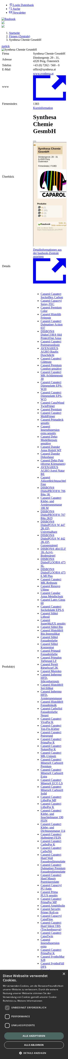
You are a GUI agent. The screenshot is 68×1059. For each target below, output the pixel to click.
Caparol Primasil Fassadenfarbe (50, 652)
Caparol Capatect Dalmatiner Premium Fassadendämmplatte (53, 868)
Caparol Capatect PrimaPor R (51, 740)
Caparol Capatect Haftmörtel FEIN (51, 836)
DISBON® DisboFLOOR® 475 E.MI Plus (53, 573)
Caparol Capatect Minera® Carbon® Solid (52, 790)
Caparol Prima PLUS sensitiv (49, 893)
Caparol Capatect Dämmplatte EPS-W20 (51, 386)
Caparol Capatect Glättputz (51, 360)
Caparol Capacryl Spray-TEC (51, 302)
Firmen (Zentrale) (19, 36)
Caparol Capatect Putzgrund (51, 734)
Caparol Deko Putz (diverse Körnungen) (53, 462)
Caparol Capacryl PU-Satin (51, 887)
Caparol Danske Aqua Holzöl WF (51, 448)
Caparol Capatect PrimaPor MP (51, 900)
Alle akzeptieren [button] (34, 1035)
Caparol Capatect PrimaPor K (51, 951)
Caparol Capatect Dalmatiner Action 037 (52, 324)
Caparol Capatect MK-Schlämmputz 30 (52, 375)
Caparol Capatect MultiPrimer (51, 414)
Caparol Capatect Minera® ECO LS (52, 781)
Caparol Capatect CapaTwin (51, 934)
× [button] (63, 974)
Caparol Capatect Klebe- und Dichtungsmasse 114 (53, 827)
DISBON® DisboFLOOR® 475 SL (53, 562)
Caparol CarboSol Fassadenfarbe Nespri (51, 712)
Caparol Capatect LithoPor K (51, 805)
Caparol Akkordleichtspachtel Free (53, 481)
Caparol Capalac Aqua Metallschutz (52, 594)
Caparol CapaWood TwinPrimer (52, 404)
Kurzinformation (43, 108)
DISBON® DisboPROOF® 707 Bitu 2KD (53, 515)
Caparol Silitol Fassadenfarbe (49, 639)
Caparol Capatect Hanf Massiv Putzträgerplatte (51, 878)
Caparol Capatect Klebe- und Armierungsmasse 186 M (51, 503)
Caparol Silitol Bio (52, 627)
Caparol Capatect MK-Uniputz (51, 754)
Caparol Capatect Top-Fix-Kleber (51, 727)
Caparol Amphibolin (53, 905)
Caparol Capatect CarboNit (51, 849)
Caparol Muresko (51, 671)
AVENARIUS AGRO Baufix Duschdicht (49, 352)
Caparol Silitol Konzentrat (49, 645)
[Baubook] (8, 19)
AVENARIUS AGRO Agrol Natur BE (53, 471)
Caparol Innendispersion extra (50, 943)
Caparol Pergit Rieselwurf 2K (49, 666)
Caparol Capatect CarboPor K (51, 842)
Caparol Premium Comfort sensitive (51, 367)
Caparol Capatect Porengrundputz (51, 343)
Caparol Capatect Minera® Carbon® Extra (52, 773)
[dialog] (34, 1014)
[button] (34, 1053)
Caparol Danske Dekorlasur (50, 455)
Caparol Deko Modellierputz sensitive (49, 440)
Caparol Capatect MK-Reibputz (51, 581)
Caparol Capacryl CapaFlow (51, 917)
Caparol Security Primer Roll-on (51, 910)
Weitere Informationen (29, 1000)
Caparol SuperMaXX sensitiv (53, 622)
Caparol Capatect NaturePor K (51, 747)
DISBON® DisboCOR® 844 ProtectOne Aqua (51, 335)
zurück (6, 46)
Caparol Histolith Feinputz (51, 316)
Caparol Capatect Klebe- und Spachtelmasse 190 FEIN (52, 815)
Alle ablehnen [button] (34, 1045)
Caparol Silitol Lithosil (49, 615)
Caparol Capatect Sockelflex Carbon (52, 295)
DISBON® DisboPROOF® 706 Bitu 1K (53, 491)
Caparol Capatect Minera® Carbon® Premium (52, 763)
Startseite (14, 33)
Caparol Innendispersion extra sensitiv (50, 430)
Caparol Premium (51, 409)
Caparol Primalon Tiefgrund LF (51, 659)
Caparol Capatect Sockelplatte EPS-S (52, 608)
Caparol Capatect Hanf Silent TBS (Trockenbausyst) (51, 926)
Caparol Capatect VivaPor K (51, 720)
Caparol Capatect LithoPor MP (51, 798)
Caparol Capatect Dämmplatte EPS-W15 (51, 396)
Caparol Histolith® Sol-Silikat (52, 686)
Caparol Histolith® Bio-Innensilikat (52, 632)
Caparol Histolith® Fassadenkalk (52, 703)
